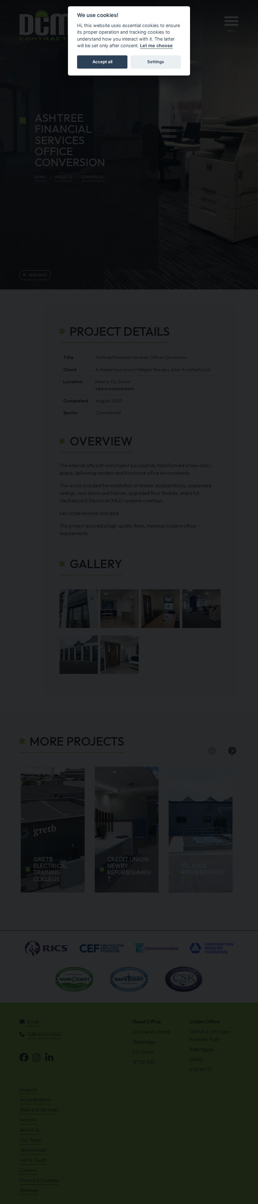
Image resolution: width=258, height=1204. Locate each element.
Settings (155, 61)
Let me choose (156, 45)
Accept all (102, 61)
